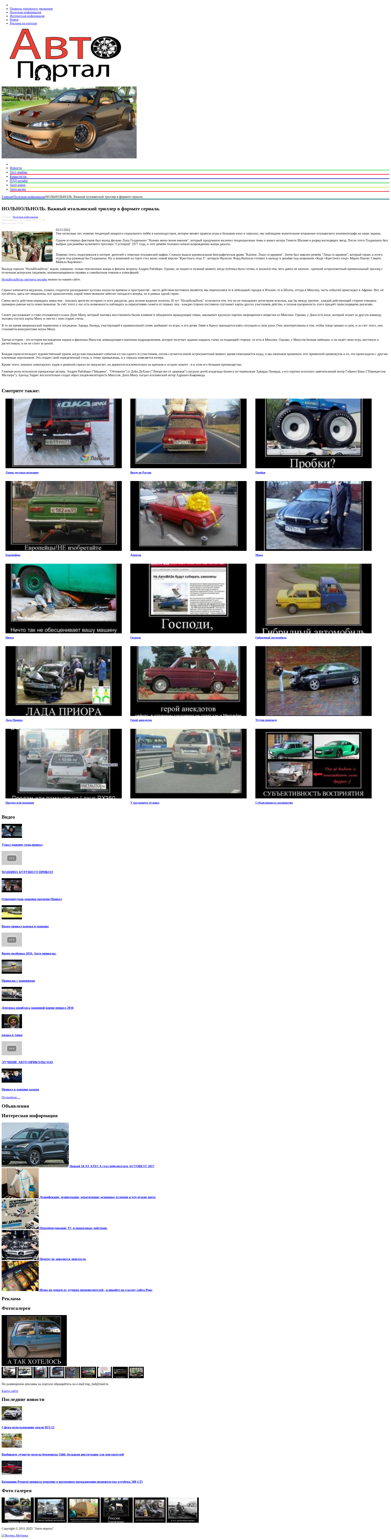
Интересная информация (27, 16)
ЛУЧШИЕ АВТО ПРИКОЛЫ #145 (27, 1062)
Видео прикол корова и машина (25, 926)
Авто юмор (17, 185)
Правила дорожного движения (31, 8)
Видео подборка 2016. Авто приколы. (29, 953)
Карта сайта (10, 1391)
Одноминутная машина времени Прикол (32, 899)
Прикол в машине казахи (20, 1089)
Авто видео (18, 189)
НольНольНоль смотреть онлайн (24, 279)
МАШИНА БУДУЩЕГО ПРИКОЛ (27, 872)
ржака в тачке (12, 1035)
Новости (16, 168)
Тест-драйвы (18, 172)
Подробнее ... (11, 1097)
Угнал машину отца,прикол (22, 844)
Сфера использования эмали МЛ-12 (28, 1427)
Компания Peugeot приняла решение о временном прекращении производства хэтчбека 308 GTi (72, 1481)
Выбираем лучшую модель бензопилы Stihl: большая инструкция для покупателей (63, 1454)
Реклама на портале (23, 23)
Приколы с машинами (18, 980)
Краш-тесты (18, 176)
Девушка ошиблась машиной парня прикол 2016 (38, 1008)
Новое (14, 19)
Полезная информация (25, 12)
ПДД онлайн (19, 180)
